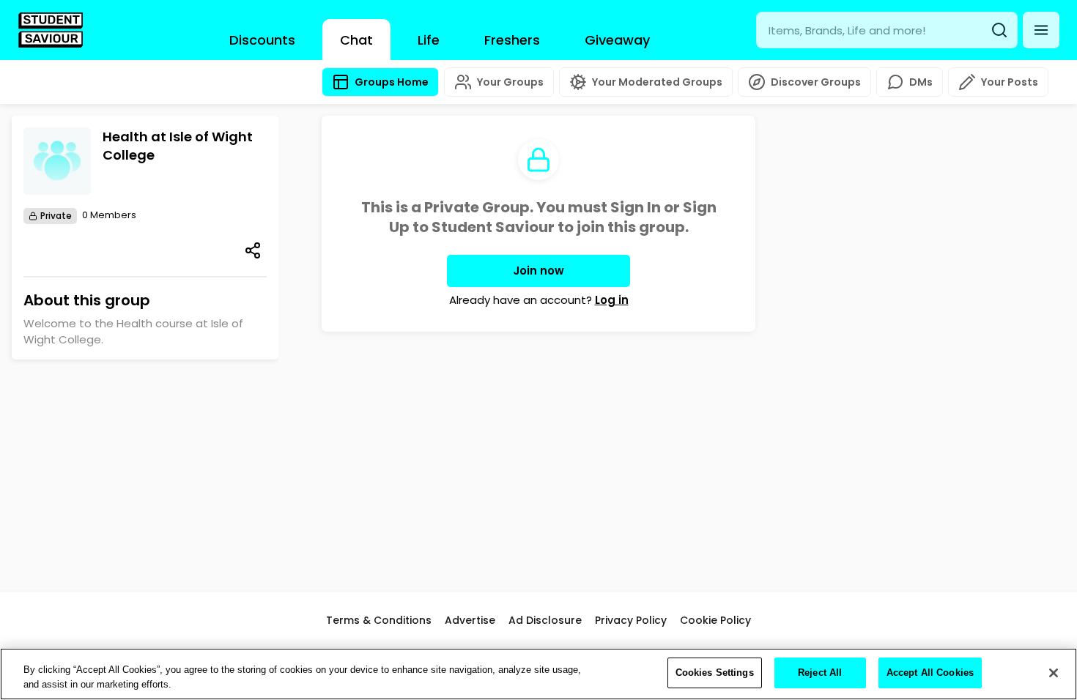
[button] (1041, 30)
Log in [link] (612, 300)
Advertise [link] (470, 620)
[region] (538, 674)
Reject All (820, 672)
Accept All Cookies (930, 672)
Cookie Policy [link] (715, 620)
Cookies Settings (715, 672)
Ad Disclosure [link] (545, 620)
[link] (51, 30)
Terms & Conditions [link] (379, 620)
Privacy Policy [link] (631, 620)
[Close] (1053, 673)
